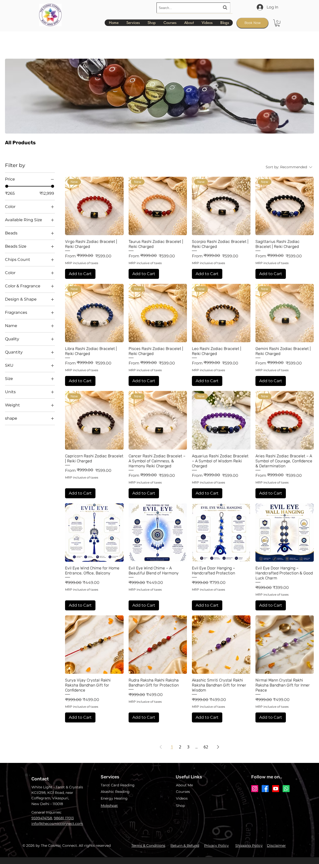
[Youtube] (275, 788)
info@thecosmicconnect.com (57, 823)
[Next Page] (218, 747)
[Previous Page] (161, 747)
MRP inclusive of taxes (81, 263)
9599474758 (41, 818)
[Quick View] (94, 532)
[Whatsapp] (286, 788)
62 (206, 747)
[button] (277, 23)
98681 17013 (64, 818)
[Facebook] (265, 788)
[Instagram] (254, 788)
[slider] (7, 186)
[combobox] (193, 7)
